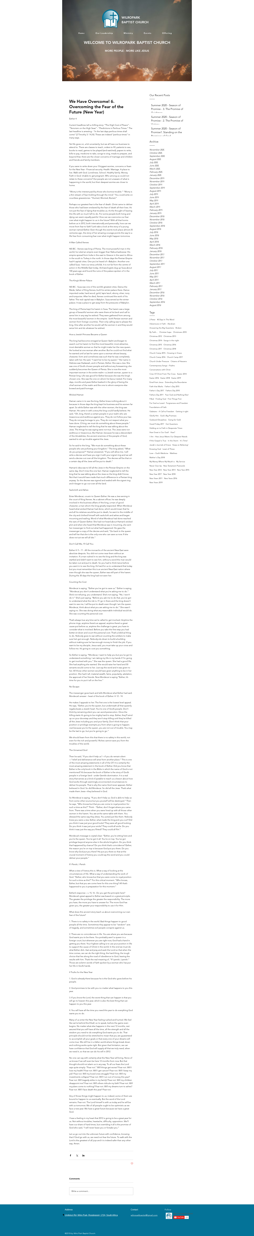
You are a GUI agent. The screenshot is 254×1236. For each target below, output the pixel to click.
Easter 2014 (182, 374)
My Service (180, 461)
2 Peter (152, 319)
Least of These (169, 449)
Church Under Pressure (159, 361)
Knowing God (155, 449)
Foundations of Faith (158, 407)
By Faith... (153, 332)
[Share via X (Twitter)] (77, 1155)
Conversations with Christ (160, 369)
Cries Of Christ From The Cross (162, 374)
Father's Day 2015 (172, 386)
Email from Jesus (156, 382)
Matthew (173, 453)
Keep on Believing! (180, 445)
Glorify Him (154, 415)
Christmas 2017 (155, 349)
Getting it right (182, 411)
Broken (179, 328)
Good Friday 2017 (156, 424)
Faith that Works (156, 386)
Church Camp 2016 (157, 357)
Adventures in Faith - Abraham (162, 324)
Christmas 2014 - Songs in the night (164, 340)
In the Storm (173, 440)
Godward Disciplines (158, 420)
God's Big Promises (168, 415)
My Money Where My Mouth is (162, 461)
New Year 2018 (169, 474)
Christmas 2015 (155, 344)
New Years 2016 (170, 478)
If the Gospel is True (157, 440)
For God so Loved (156, 403)
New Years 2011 (155, 478)
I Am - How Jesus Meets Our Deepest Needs (168, 436)
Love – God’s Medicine (158, 453)
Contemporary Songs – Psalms (162, 365)
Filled (151, 399)
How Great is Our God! (159, 432)
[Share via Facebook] (70, 1155)
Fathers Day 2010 (173, 390)
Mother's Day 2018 (157, 457)
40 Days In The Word (165, 319)
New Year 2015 (183, 470)
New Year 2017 (155, 474)
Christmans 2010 (180, 332)
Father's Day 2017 (156, 390)
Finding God (161, 399)
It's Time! (184, 440)
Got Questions (172, 424)
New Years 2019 (155, 482)
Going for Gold (174, 420)
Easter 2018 (165, 378)
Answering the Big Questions (161, 328)
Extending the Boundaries (176, 382)
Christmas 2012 (155, 336)
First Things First (175, 399)
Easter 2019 (176, 378)
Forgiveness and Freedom (177, 403)
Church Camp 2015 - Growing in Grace (165, 353)
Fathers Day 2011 (156, 395)
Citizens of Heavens (179, 361)
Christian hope (165, 332)
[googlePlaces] (63, 1215)
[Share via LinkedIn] (83, 1155)
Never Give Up (155, 466)
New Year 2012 (155, 470)
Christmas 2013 (170, 336)
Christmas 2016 (170, 344)
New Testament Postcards (174, 466)
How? (173, 432)
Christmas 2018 (170, 349)
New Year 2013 (169, 470)
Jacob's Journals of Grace (160, 445)
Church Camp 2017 (175, 357)
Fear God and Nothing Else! (177, 395)
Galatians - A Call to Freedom (161, 411)
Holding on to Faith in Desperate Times (165, 428)
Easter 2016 (154, 378)
